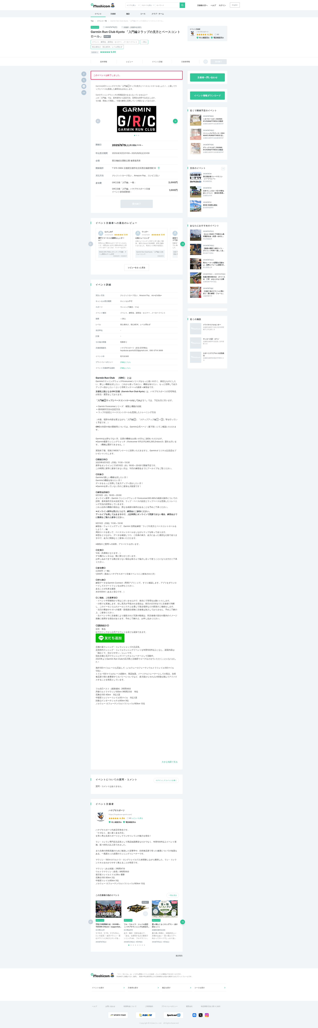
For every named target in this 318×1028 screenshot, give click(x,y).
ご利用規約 (149, 1006)
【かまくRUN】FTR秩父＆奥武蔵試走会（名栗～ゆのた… (213, 235)
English (235, 5)
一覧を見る (173, 895)
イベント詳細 (157, 62)
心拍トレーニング (142, 238)
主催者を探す (133, 988)
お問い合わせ (110, 1006)
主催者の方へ (202, 5)
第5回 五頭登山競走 (210, 205)
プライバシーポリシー (169, 1006)
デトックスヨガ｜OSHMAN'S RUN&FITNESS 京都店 (213, 148)
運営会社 (189, 1006)
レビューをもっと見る (136, 267)
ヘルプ (213, 5)
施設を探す (166, 988)
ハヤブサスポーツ (202, 32)
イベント (98, 14)
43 (218, 34)
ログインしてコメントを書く (166, 780)
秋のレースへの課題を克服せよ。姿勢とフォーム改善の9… (214, 264)
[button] (134, 135)
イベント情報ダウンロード (207, 95)
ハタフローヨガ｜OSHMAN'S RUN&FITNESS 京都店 (213, 120)
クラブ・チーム (158, 14)
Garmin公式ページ (138, 426)
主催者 (113, 14)
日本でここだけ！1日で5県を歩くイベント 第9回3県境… (213, 192)
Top (92, 21)
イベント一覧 (102, 21)
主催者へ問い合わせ (207, 77)
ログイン (222, 5)
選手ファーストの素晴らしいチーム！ (111, 239)
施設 (128, 14)
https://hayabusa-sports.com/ (120, 814)
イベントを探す (98, 988)
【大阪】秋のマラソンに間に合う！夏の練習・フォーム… (213, 292)
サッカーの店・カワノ (211, 339)
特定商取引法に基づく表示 (210, 1006)
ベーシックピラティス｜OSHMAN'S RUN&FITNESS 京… (213, 134)
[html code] (83, 92)
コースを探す (199, 988)
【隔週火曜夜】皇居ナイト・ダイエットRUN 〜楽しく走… (213, 249)
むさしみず (109, 232)
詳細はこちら (125, 362)
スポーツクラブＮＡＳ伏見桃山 (213, 354)
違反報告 (179, 956)
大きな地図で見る (170, 762)
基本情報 (103, 62)
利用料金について (130, 1006)
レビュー (129, 62)
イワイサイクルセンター (212, 325)
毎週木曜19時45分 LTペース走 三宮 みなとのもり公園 (214, 278)
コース (142, 14)
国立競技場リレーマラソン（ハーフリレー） (212, 177)
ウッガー (145, 232)
